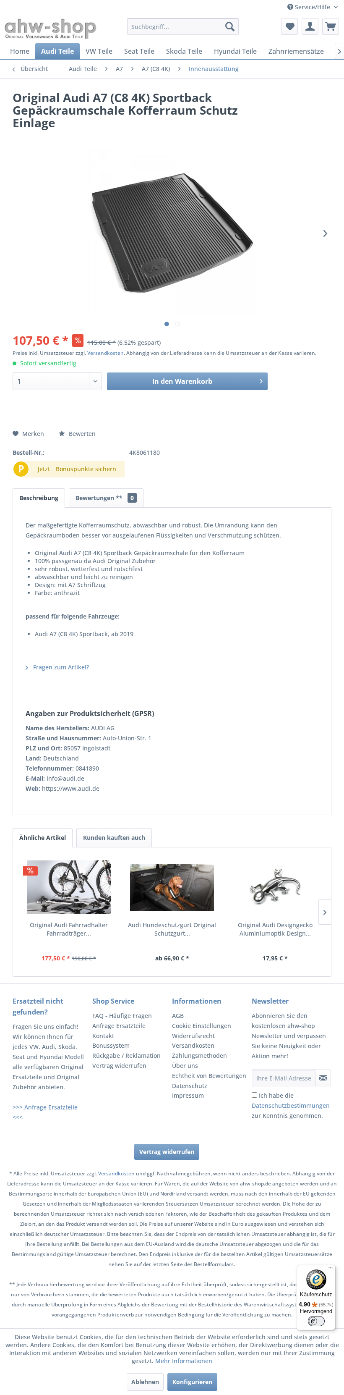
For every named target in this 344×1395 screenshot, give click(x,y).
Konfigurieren (192, 1382)
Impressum (188, 1095)
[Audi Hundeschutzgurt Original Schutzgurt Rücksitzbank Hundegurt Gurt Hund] (172, 887)
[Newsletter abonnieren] (323, 1078)
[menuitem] (183, 26)
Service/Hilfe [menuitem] (312, 7)
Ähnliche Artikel (42, 838)
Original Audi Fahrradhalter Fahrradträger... (69, 929)
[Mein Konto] (310, 26)
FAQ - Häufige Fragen (122, 1016)
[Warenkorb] (330, 26)
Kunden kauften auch (114, 838)
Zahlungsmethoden (199, 1055)
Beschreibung (38, 498)
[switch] (316, 1321)
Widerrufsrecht (193, 1036)
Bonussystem (111, 1045)
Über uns (185, 1066)
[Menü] (331, 1270)
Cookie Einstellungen (201, 1026)
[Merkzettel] (289, 26)
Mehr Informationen (183, 1361)
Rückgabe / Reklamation (126, 1055)
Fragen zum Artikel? (60, 667)
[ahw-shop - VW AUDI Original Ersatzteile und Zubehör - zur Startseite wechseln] (50, 28)
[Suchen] (230, 26)
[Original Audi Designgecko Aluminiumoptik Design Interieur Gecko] (275, 887)
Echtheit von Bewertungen (209, 1076)
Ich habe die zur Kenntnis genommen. (291, 1105)
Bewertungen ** (105, 498)
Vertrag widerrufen (119, 1066)
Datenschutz (189, 1086)
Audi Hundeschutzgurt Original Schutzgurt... (172, 929)
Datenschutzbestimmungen (291, 1105)
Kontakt (103, 1036)
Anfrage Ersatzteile (119, 1026)
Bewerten (81, 434)
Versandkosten (105, 353)
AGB (178, 1016)
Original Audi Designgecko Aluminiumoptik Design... (275, 929)
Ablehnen (145, 1382)
